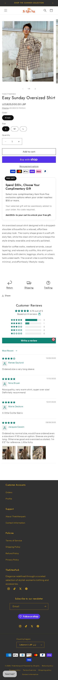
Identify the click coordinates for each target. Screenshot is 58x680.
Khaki (8, 117)
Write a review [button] (29, 340)
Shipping (5, 108)
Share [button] (8, 295)
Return (9, 287)
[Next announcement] (53, 3)
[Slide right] (35, 89)
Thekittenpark (17, 666)
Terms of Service (14, 540)
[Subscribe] (45, 606)
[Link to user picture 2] (24, 452)
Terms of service (29, 670)
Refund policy (47, 666)
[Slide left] (23, 89)
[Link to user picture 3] (39, 452)
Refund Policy (12, 553)
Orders (9, 492)
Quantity (6, 135)
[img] (8, 358)
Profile (9, 498)
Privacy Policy (12, 559)
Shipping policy (44, 670)
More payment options (29, 166)
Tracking (48, 287)
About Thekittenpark (15, 516)
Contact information (30, 674)
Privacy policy (15, 670)
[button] (6, 10)
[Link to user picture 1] (9, 452)
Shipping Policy (13, 547)
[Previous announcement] (5, 3)
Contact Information (15, 523)
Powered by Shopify (32, 666)
